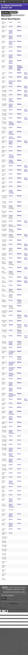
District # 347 (13, 12)
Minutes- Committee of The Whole (20, 68)
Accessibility (9, 589)
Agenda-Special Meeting (11, 32)
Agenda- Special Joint (12, 137)
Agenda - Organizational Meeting (12, 395)
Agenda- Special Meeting (11, 62)
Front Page (5, 12)
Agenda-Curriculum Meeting (11, 374)
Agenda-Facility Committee (11, 100)
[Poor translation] (5, 611)
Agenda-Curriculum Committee (11, 123)
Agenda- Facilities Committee (11, 161)
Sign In (3, 598)
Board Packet (25, 73)
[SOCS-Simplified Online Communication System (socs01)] (5, 587)
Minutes (19, 26)
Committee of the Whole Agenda (12, 352)
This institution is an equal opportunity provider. (14, 592)
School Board (6, 15)
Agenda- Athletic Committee (11, 133)
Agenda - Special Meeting (11, 384)
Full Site (23, 589)
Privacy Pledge (16, 589)
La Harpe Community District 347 (11, 6)
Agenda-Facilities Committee (11, 191)
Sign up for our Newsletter (7, 595)
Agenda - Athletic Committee (11, 412)
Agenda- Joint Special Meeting (12, 42)
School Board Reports (18, 15)
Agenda (10, 26)
